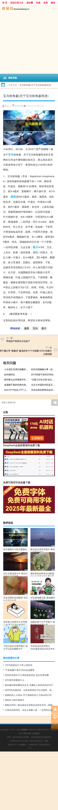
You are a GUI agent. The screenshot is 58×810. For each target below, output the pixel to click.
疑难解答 (36, 733)
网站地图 (27, 733)
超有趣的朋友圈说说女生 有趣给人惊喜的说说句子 (29, 684)
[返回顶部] (54, 724)
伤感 (38, 2)
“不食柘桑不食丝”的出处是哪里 (19, 669)
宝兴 (11, 154)
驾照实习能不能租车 (14, 699)
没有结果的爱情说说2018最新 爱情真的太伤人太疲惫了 (44, 389)
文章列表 (12, 84)
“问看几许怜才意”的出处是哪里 (44, 379)
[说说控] (29, 8)
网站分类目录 (43, 729)
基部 (13, 197)
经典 (45, 2)
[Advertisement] (29, 43)
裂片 (35, 247)
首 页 (4, 2)
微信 (53, 2)
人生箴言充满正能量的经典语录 (17, 369)
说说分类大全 (16, 2)
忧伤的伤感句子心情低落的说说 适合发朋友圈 (27, 674)
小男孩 (29, 747)
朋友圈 (29, 2)
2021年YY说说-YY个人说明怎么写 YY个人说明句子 (17, 389)
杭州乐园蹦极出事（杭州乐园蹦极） (44, 369)
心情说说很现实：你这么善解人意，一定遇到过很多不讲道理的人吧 (30, 709)
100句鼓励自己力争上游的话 (18, 664)
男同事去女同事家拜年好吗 (17, 379)
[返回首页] (54, 709)
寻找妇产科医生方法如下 (18, 341)
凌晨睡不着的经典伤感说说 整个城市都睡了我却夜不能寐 (17, 384)
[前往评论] (54, 716)
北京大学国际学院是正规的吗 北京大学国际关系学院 (44, 384)
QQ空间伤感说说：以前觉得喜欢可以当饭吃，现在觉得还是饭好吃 (30, 689)
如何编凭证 (9, 374)
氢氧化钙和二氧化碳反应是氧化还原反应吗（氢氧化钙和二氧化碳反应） (30, 704)
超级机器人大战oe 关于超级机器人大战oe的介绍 (28, 694)
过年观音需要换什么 (14, 679)
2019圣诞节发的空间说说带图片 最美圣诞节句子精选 (44, 374)
